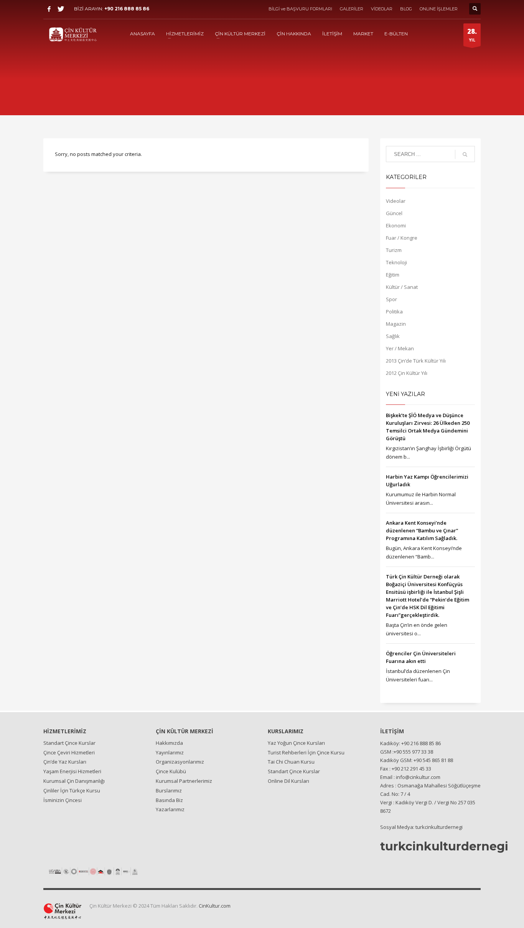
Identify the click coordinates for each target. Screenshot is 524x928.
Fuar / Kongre (401, 237)
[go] (465, 154)
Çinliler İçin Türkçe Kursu (71, 790)
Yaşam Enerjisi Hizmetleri (72, 771)
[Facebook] (49, 9)
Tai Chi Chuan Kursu (291, 761)
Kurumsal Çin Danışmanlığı (74, 780)
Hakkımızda (169, 742)
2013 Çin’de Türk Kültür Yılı (416, 360)
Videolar (395, 200)
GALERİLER (351, 9)
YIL (472, 35)
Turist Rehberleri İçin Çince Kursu (306, 752)
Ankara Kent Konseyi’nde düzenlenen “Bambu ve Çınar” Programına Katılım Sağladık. (422, 530)
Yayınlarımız (170, 752)
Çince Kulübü (171, 771)
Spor (391, 299)
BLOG (406, 9)
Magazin (396, 323)
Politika (394, 311)
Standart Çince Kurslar (69, 742)
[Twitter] (60, 9)
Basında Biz (169, 800)
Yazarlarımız (170, 809)
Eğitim (392, 274)
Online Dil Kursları (288, 780)
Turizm (394, 250)
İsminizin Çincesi (62, 800)
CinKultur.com (215, 905)
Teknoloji (396, 262)
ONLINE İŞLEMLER (439, 9)
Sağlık (393, 336)
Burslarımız (169, 790)
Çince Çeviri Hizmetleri (69, 752)
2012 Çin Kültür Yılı (406, 373)
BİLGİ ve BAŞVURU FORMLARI (300, 9)
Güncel (394, 213)
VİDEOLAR (381, 9)
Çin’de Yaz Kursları (64, 761)
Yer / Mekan (400, 348)
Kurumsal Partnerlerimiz (184, 780)
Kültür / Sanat (402, 286)
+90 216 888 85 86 (126, 9)
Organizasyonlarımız (180, 761)
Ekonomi (396, 225)
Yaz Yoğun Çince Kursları (296, 742)
